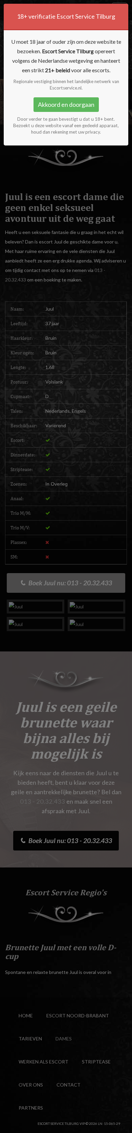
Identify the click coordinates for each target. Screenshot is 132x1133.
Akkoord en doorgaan (66, 104)
